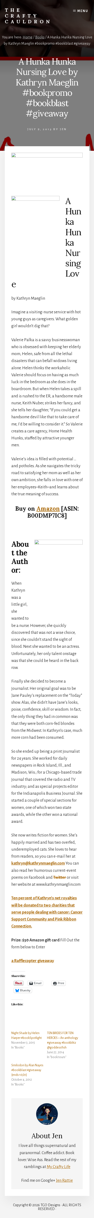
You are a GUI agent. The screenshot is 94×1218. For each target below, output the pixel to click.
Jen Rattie (64, 1180)
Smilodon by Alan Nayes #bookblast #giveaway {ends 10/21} (27, 1070)
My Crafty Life (58, 1167)
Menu (82, 11)
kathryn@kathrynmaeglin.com (38, 863)
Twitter (59, 877)
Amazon (48, 508)
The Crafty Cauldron (28, 15)
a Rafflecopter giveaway (32, 961)
